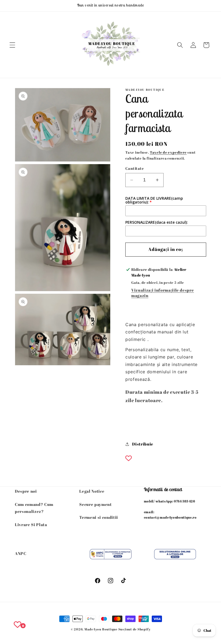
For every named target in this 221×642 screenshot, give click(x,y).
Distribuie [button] (142, 444)
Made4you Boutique (101, 629)
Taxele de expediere (168, 152)
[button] (12, 45)
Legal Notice (91, 491)
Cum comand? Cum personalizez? (34, 508)
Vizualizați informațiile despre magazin (162, 292)
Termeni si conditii (98, 517)
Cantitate (134, 168)
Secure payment (95, 504)
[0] (17, 624)
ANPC (20, 553)
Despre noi (26, 491)
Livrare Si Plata (31, 524)
